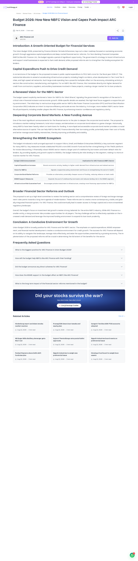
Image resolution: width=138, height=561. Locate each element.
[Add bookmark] (123, 31)
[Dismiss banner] (133, 2)
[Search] (118, 7)
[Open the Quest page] (123, 7)
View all (120, 316)
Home (18, 13)
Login (131, 7)
